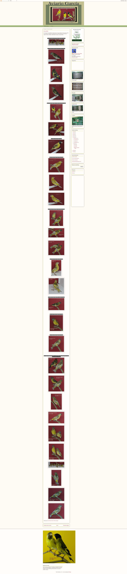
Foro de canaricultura (75, 158)
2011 (74, 135)
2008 (74, 151)
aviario (73, 171)
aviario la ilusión (74, 156)
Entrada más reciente (47, 525)
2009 (74, 150)
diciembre (75, 138)
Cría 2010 (75, 144)
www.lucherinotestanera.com (76, 161)
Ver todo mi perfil (74, 57)
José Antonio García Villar (77, 53)
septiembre (76, 142)
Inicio (57, 525)
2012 (74, 134)
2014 (74, 131)
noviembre (75, 139)
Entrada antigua (66, 525)
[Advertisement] (76, 191)
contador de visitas (75, 44)
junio (75, 143)
